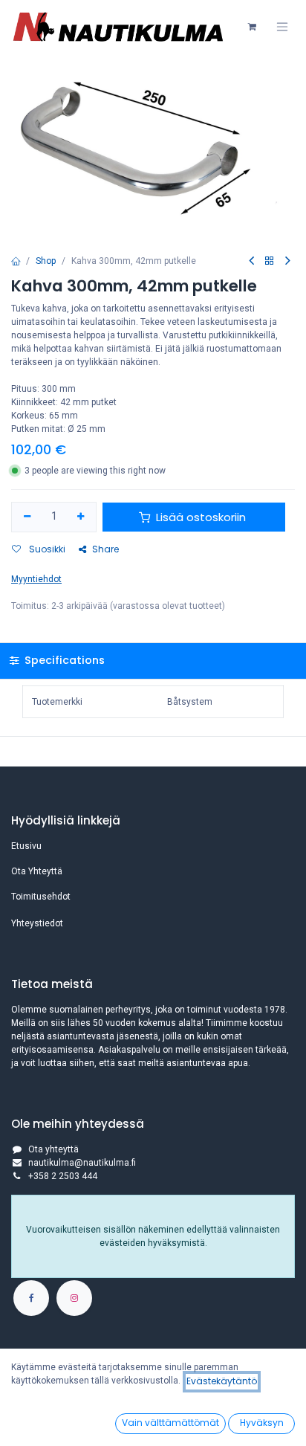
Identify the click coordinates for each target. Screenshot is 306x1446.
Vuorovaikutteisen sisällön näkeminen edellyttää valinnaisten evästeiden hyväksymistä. (153, 1236)
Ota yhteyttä (53, 1149)
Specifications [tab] (63, 660)
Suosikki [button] (46, 549)
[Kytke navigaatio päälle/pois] (282, 26)
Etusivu (26, 846)
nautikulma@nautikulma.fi (82, 1163)
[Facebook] (31, 1298)
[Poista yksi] (27, 517)
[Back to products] (270, 261)
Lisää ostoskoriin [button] (201, 517)
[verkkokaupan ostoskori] (252, 27)
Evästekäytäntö (221, 1381)
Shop (46, 261)
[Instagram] (74, 1298)
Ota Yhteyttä (36, 871)
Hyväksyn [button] (262, 1422)
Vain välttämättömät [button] (170, 1422)
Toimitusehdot (41, 896)
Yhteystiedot (37, 923)
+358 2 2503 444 (62, 1176)
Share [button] (105, 549)
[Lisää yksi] (81, 517)
